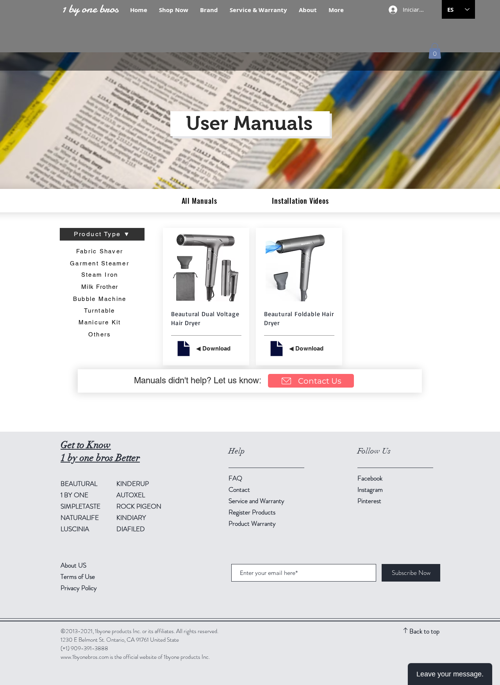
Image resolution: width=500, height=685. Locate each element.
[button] (434, 51)
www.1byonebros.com (85, 657)
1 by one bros (90, 9)
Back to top (424, 631)
